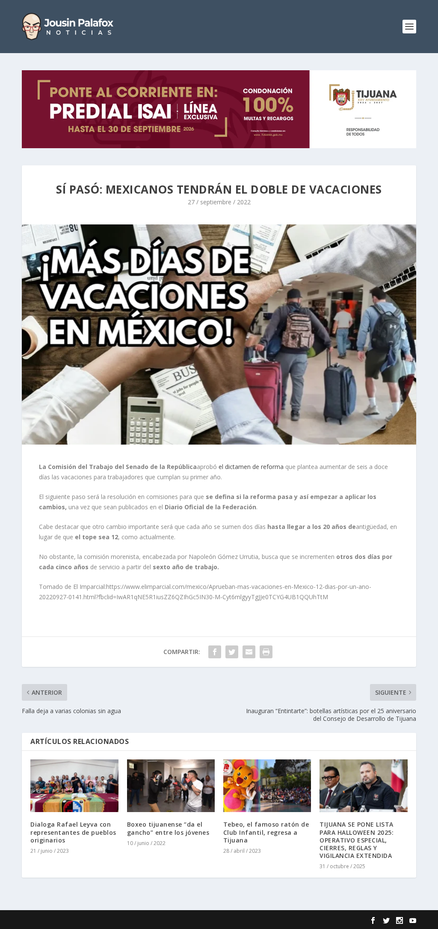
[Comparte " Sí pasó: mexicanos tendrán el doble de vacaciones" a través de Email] (248, 651)
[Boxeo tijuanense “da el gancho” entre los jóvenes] (171, 785)
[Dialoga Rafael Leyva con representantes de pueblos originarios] (74, 785)
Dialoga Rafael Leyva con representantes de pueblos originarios (73, 832)
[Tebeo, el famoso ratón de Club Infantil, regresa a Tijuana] (267, 785)
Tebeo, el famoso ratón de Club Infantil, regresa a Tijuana (266, 832)
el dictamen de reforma (251, 467)
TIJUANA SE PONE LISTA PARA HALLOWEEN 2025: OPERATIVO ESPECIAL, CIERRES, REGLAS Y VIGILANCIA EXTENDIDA (357, 840)
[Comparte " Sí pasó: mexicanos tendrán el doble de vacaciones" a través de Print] (266, 651)
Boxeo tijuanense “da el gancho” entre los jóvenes (168, 828)
